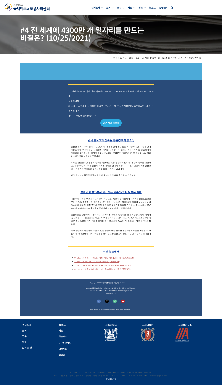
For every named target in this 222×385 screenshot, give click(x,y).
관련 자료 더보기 (111, 123)
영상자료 (63, 348)
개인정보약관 (111, 379)
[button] (172, 7)
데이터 (62, 354)
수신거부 (119, 309)
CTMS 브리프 (65, 342)
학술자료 (63, 336)
